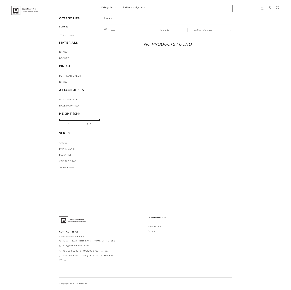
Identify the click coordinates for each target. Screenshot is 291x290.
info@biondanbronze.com (76, 245)
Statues (63, 26)
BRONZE (64, 52)
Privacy (151, 231)
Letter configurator (134, 7)
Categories (107, 7)
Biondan (83, 283)
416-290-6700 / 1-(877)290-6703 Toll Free (86, 251)
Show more (68, 35)
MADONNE (65, 155)
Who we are (154, 226)
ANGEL (63, 142)
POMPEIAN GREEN (70, 75)
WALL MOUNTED (69, 99)
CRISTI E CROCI (68, 161)
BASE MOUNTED (69, 105)
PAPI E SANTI (67, 148)
